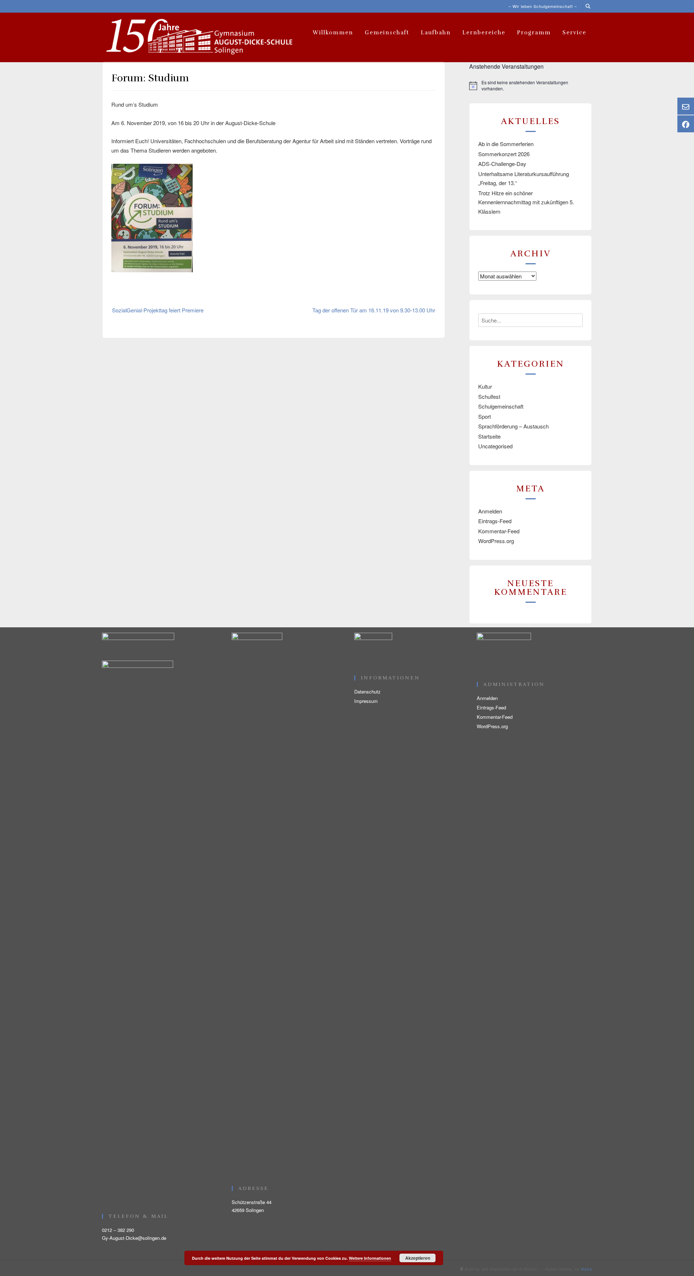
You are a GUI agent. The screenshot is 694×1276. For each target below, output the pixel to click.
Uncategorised (495, 446)
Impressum (366, 700)
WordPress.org (496, 541)
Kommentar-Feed (498, 531)
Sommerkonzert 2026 (504, 154)
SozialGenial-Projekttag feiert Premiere (158, 310)
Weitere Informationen (370, 1258)
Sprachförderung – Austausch (513, 426)
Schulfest (489, 396)
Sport (484, 416)
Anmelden (490, 511)
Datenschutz (367, 691)
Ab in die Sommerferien (506, 144)
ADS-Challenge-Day (502, 163)
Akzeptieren (417, 1258)
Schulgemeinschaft (500, 406)
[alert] (530, 85)
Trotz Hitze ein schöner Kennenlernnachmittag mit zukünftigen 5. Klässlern (526, 202)
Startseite (489, 436)
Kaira (586, 1269)
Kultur (485, 386)
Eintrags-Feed (494, 521)
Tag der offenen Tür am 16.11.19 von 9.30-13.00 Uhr (373, 310)
